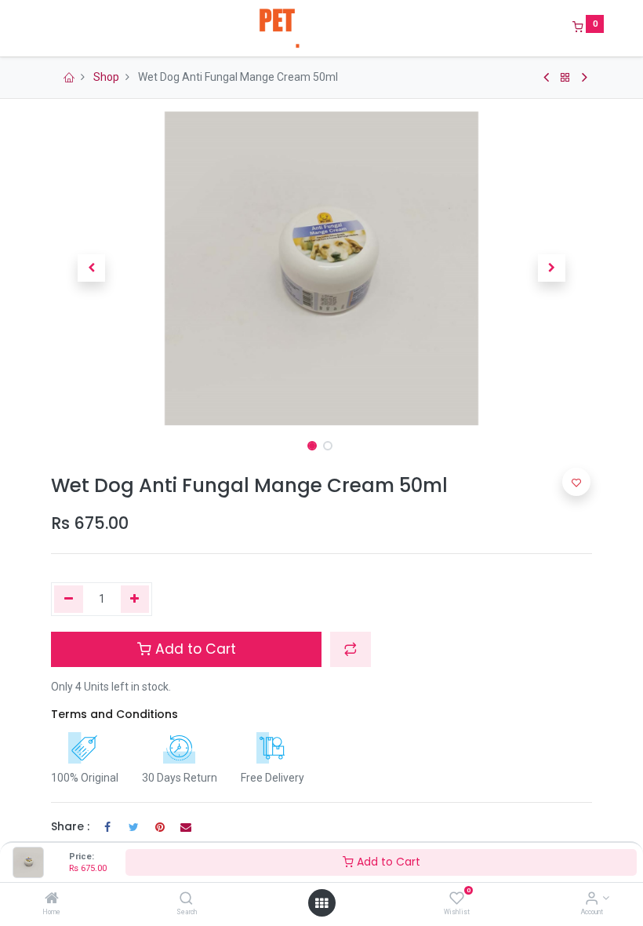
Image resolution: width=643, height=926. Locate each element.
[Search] (186, 899)
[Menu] (40, 28)
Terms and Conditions (114, 714)
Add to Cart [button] (193, 649)
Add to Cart (387, 861)
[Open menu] (321, 903)
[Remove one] (68, 599)
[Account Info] (591, 899)
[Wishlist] (456, 899)
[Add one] (135, 599)
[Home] (52, 899)
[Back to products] (565, 77)
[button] (92, 268)
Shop (106, 77)
